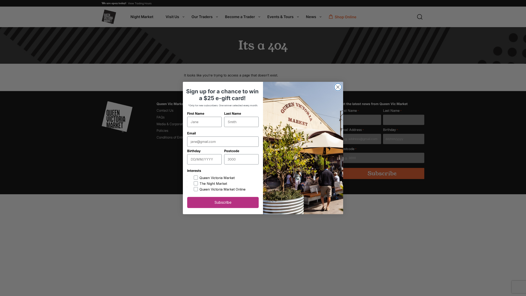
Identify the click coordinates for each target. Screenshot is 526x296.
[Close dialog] (337, 87)
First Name (195, 113)
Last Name (232, 113)
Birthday (194, 151)
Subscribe (223, 202)
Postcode (231, 151)
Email (191, 133)
